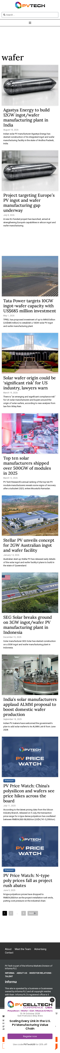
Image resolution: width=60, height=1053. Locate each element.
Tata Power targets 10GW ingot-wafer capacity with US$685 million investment (29, 305)
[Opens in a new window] (11, 982)
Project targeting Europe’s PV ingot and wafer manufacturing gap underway (29, 203)
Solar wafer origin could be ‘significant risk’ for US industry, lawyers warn (29, 383)
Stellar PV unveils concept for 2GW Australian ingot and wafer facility (28, 545)
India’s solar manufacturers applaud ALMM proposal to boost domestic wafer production (30, 707)
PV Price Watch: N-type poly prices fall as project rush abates (27, 880)
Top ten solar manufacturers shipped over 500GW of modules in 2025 (27, 465)
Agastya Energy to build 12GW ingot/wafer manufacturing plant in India (26, 117)
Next (31, 913)
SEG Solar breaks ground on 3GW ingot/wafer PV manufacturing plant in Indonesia (27, 625)
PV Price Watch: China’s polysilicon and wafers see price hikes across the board (28, 793)
